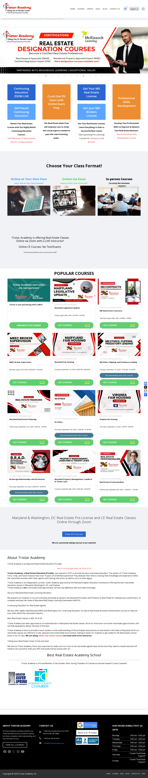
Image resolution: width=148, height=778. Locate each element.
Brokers (91, 142)
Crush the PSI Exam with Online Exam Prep (56, 102)
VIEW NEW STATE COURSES (29, 325)
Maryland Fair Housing (64, 362)
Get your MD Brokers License (91, 112)
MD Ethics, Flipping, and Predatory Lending (118, 362)
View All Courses (74, 534)
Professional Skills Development (126, 102)
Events (90, 9)
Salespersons (96, 138)
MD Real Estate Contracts (111, 311)
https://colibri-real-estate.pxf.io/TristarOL (28, 197)
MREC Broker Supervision (20, 362)
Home (72, 9)
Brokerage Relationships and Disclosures (27, 479)
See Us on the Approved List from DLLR (74, 568)
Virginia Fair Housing (108, 419)
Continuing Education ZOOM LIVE (21, 92)
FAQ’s (98, 9)
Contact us (115, 9)
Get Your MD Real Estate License (91, 92)
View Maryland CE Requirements (21, 138)
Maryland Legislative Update (67, 308)
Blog (105, 9)
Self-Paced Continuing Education (21, 112)
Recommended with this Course (119, 375)
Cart (143, 774)
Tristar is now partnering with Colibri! (25, 304)
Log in (133, 9)
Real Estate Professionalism (112, 482)
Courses (81, 9)
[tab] (39, 76)
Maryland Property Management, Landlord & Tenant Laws (73, 480)
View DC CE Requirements (21, 142)
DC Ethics (59, 422)
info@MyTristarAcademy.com (54, 743)
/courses (74, 197)
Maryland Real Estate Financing (22, 419)
